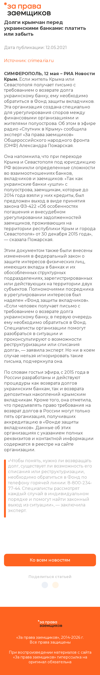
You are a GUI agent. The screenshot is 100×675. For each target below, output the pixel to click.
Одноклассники (55, 585)
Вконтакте (45, 585)
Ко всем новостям (50, 560)
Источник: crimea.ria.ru (29, 60)
